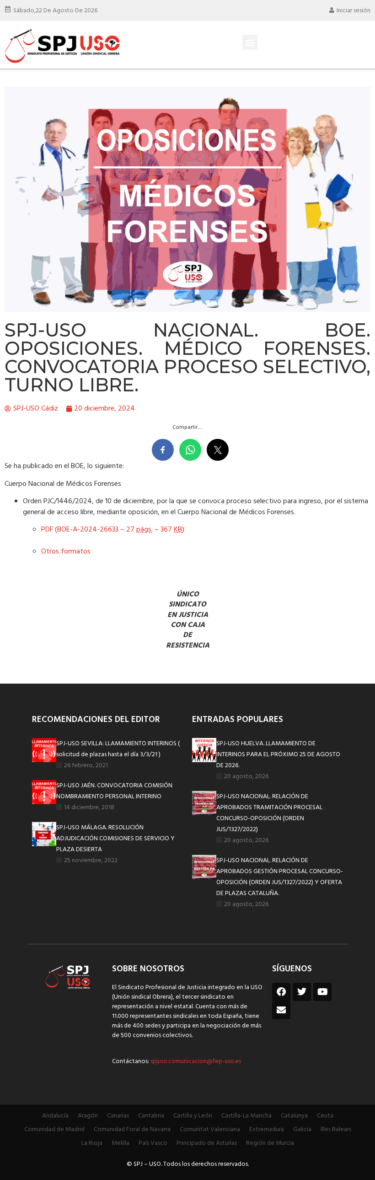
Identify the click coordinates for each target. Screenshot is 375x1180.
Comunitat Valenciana (210, 1129)
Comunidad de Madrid (54, 1129)
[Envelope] (281, 1010)
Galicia (302, 1129)
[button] (249, 42)
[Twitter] (302, 992)
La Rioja (91, 1143)
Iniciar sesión (353, 10)
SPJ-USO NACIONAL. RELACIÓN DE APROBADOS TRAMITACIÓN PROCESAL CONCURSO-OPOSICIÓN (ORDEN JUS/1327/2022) (269, 813)
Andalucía (55, 1116)
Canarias (118, 1116)
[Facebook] (281, 992)
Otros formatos (66, 552)
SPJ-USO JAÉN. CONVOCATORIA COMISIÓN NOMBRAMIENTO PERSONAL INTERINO (114, 791)
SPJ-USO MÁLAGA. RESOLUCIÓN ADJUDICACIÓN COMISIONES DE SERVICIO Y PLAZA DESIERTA (115, 838)
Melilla (120, 1143)
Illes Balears (336, 1129)
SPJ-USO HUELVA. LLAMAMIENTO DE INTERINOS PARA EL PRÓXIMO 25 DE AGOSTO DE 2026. (278, 754)
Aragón (88, 1116)
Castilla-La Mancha (246, 1116)
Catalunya (294, 1116)
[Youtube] (322, 992)
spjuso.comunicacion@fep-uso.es (195, 1061)
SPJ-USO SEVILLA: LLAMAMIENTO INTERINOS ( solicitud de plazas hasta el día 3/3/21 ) (118, 749)
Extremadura (266, 1129)
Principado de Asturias (207, 1143)
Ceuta (325, 1116)
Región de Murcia (270, 1143)
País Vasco (153, 1143)
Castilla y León (192, 1116)
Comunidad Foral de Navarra (132, 1129)
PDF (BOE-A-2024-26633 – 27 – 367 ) (112, 530)
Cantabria (151, 1116)
